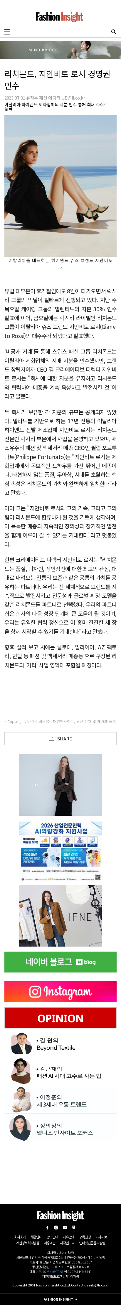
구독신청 (84, 1236)
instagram (56, 1227)
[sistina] (60, 785)
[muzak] (60, 916)
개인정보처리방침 (27, 1242)
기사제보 (101, 1236)
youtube (65, 1227)
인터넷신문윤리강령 (92, 1242)
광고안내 (52, 1236)
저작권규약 (67, 1242)
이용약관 (49, 1242)
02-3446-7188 (53, 1271)
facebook (47, 1227)
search (113, 31)
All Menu (7, 31)
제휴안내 (68, 1236)
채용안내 (36, 1236)
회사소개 (20, 1236)
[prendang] (60, 850)
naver (74, 1227)
